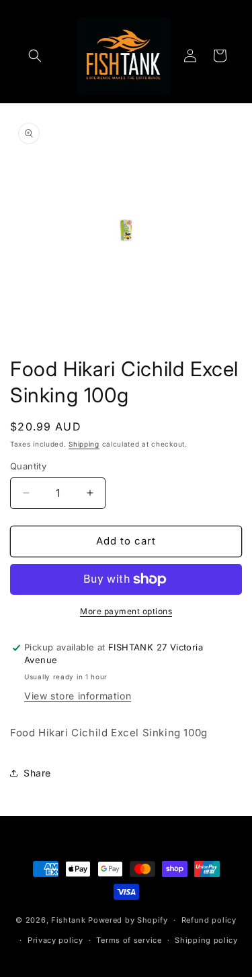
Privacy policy (55, 940)
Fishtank (68, 920)
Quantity (28, 466)
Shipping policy (206, 940)
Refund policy (209, 920)
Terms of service (128, 940)
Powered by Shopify (128, 920)
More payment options (126, 611)
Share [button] (37, 773)
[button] (35, 55)
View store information (77, 695)
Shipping (84, 444)
